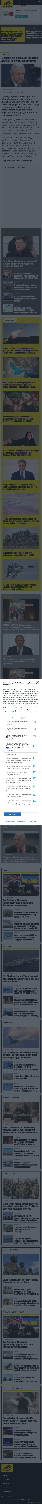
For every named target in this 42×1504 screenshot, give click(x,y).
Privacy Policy (32, 821)
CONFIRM (12, 814)
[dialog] (21, 752)
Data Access (21, 821)
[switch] (34, 722)
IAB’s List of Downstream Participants (23, 712)
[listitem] (21, 718)
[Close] (38, 683)
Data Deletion (10, 821)
